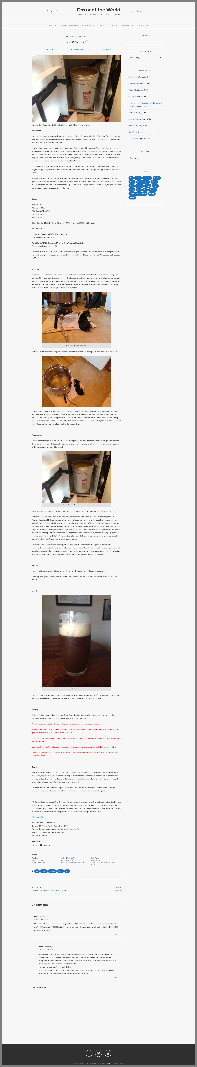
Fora (108, 1063)
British (154, 182)
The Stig (113, 25)
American (147, 178)
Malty (60, 871)
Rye (67, 871)
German (52, 871)
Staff (103, 25)
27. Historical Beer (77, 37)
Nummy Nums (133, 77)
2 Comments (107, 49)
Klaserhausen (78, 49)
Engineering (127, 25)
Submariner (132, 83)
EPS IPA (131, 132)
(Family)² (131, 90)
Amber (43, 871)
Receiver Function (134, 119)
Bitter (132, 182)
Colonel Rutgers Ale (68, 858)
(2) (79, 161)
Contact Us (142, 25)
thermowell (115, 548)
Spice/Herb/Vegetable (138, 194)
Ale (37, 871)
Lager (155, 186)
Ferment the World (98, 10)
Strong (151, 194)
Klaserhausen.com (69, 25)
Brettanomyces (143, 182)
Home (53, 25)
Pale (138, 190)
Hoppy (148, 186)
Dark (131, 186)
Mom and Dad (133, 126)
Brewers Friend (40, 817)
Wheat (132, 198)
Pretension (132, 96)
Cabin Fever (132, 113)
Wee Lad (99, 148)
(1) (80, 158)
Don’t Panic (95, 858)
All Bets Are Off (134, 139)
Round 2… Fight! (89, 25)
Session (153, 190)
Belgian (157, 178)
